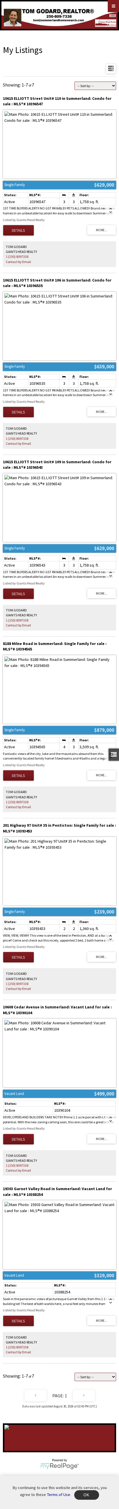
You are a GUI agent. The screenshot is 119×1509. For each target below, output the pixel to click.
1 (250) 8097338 (17, 256)
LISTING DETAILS (18, 230)
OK (86, 1495)
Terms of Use (58, 1494)
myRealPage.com (59, 1466)
